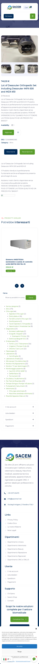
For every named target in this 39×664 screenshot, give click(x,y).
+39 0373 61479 (13, 493)
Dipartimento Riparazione (17, 553)
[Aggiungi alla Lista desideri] (18, 132)
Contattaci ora (18, 619)
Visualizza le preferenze (19, 657)
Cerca (5, 293)
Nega (19, 652)
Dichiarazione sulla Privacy (23, 661)
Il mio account (10, 407)
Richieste (8, 16)
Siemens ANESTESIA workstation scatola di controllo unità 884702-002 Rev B (19, 262)
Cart (28, 7)
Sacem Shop (12, 597)
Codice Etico (12, 523)
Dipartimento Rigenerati (16, 556)
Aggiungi (8, 132)
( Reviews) (5, 96)
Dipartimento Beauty (15, 549)
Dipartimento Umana (15, 542)
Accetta (19, 646)
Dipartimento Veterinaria (16, 545)
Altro (11, 143)
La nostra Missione (14, 527)
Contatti (10, 601)
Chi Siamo (11, 594)
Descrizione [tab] (10, 152)
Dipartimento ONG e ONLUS (18, 560)
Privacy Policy (12, 520)
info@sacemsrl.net (15, 499)
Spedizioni (9, 420)
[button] (36, 629)
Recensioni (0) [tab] (27, 152)
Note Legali (11, 530)
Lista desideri (10, 413)
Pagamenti (9, 426)
